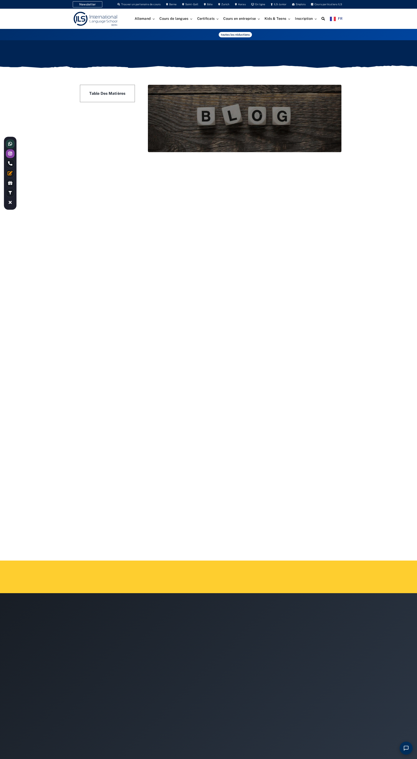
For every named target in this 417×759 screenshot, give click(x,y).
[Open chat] (406, 748)
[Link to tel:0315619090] (10, 163)
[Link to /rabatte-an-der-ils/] (10, 183)
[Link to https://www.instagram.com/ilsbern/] (10, 153)
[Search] (323, 18)
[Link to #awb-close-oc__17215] (10, 202)
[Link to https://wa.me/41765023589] (10, 144)
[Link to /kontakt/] (10, 173)
